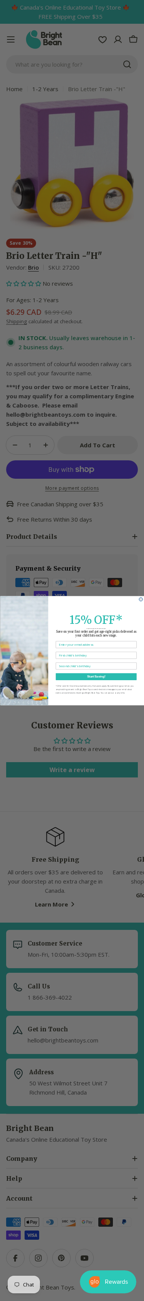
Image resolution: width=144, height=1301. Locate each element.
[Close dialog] (141, 599)
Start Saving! (96, 676)
